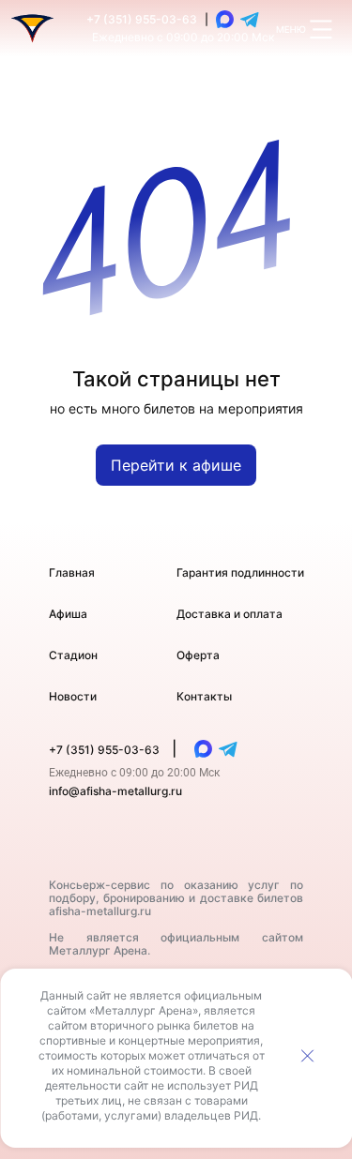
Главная (72, 572)
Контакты (204, 696)
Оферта (198, 655)
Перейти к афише (176, 465)
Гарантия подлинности (240, 572)
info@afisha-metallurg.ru (115, 791)
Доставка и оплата (229, 614)
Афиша (68, 614)
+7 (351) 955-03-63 (141, 19)
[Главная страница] (32, 29)
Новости (73, 696)
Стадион (73, 655)
